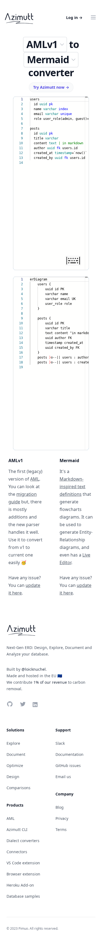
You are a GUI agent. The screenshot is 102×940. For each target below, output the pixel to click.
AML (34, 479)
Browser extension (23, 874)
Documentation (69, 754)
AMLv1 (42, 44)
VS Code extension (23, 862)
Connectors (17, 851)
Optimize (15, 765)
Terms (61, 829)
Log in (74, 17)
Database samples (23, 896)
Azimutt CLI (17, 829)
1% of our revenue (50, 682)
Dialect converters (23, 840)
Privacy (61, 818)
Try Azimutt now (51, 87)
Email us (63, 776)
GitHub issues (68, 765)
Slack (60, 743)
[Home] (19, 17)
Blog (59, 807)
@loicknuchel (33, 669)
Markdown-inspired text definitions (72, 486)
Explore (13, 743)
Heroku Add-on (20, 885)
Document (16, 754)
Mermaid (48, 59)
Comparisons (18, 787)
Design (13, 776)
